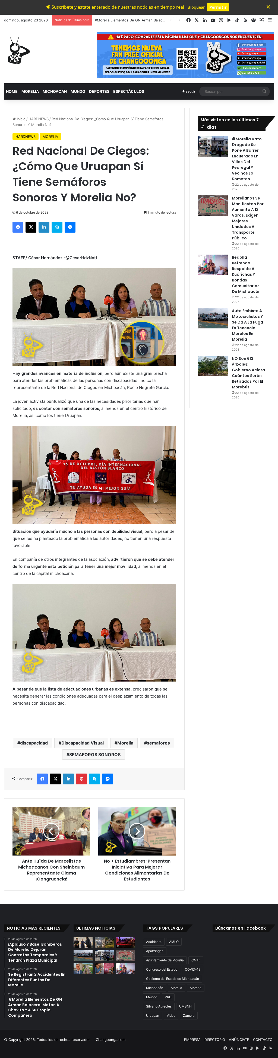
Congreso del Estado (161, 969)
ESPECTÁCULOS (128, 91)
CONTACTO (263, 1039)
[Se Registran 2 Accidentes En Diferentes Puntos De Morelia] (104, 942)
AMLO (174, 942)
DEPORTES (99, 91)
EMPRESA (192, 1039)
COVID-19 (192, 969)
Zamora (189, 1015)
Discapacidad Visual (82, 743)
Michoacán (154, 988)
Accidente (154, 942)
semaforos (158, 743)
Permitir (218, 7)
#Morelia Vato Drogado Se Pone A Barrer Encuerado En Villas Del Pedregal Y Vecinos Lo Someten (247, 159)
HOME (12, 91)
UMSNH (185, 1006)
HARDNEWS (39, 119)
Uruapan (152, 1015)
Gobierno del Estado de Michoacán (172, 979)
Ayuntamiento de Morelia (165, 960)
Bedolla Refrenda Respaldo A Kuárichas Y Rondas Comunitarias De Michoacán (246, 274)
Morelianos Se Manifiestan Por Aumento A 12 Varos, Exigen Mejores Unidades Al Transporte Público (248, 218)
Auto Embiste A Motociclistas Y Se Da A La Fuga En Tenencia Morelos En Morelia (247, 325)
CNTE (195, 960)
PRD (168, 997)
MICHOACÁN (55, 91)
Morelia (125, 743)
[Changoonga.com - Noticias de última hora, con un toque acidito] (17, 50)
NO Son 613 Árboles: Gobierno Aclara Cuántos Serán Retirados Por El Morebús (248, 373)
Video (171, 1015)
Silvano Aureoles (159, 1006)
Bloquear (196, 7)
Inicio (21, 119)
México (151, 997)
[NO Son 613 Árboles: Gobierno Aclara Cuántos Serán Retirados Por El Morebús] (213, 366)
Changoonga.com (110, 1039)
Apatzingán (154, 951)
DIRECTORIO (214, 1039)
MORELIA (30, 91)
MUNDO (78, 91)
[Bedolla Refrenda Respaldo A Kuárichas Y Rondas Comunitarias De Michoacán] (213, 265)
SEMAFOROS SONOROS (95, 754)
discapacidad (34, 743)
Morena (195, 988)
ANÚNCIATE (239, 1039)
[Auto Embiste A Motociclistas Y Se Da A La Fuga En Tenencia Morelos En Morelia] (213, 318)
